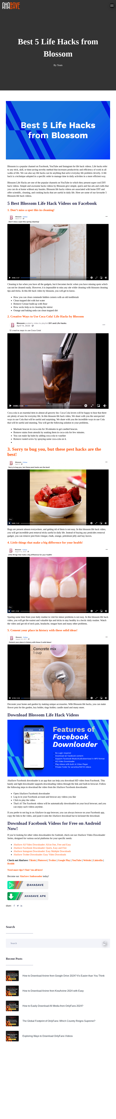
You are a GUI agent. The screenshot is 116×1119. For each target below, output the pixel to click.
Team (59, 65)
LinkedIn (98, 860)
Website (87, 860)
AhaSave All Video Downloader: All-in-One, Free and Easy (42, 844)
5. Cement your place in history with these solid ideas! (42, 630)
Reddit (10, 863)
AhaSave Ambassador (31, 876)
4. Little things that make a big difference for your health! (45, 542)
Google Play (64, 860)
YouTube (76, 860)
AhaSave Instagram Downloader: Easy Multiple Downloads (42, 851)
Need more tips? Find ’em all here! (25, 870)
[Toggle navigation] (112, 5)
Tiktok (32, 860)
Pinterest (42, 860)
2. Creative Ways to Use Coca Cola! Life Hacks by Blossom (45, 316)
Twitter (52, 860)
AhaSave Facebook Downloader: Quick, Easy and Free (40, 848)
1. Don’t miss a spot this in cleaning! (31, 210)
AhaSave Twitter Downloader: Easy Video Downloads (39, 854)
